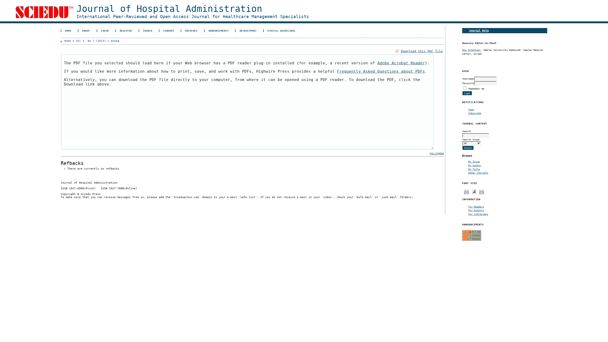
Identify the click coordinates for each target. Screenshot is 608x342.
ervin (115, 41)
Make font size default (474, 191)
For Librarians (478, 214)
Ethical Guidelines (281, 30)
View (471, 109)
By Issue (474, 161)
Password (468, 83)
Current (168, 30)
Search (147, 30)
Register (126, 30)
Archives (191, 30)
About (86, 30)
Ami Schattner (471, 49)
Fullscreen (437, 153)
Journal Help (479, 30)
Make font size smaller (466, 191)
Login (105, 30)
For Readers (476, 206)
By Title (474, 169)
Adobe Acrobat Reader (401, 63)
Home (68, 30)
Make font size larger (481, 191)
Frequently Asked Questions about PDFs (381, 71)
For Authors (476, 210)
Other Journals (478, 172)
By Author (474, 165)
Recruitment (248, 30)
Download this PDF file (422, 51)
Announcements (219, 30)
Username (468, 78)
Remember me (476, 88)
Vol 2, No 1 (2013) (91, 41)
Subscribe (474, 113)
